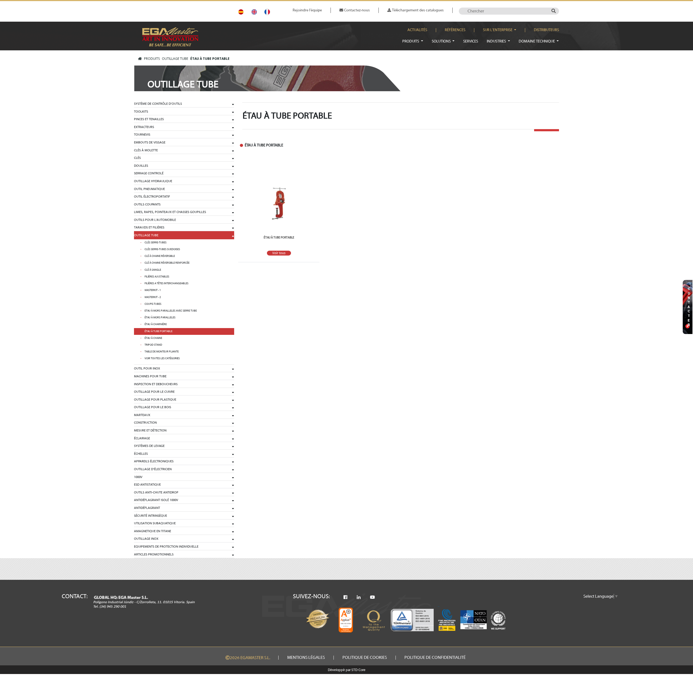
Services (470, 41)
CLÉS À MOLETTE (146, 150)
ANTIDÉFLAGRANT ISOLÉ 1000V (156, 500)
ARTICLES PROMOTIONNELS (154, 554)
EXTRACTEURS (144, 127)
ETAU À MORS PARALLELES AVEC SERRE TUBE (171, 310)
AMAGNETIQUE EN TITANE (152, 531)
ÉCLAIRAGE (142, 438)
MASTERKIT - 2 (153, 297)
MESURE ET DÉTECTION (150, 430)
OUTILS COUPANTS (147, 204)
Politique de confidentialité (435, 657)
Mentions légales (306, 657)
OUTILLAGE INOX (146, 539)
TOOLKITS (141, 111)
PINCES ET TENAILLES (149, 119)
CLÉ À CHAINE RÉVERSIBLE (160, 256)
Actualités (417, 30)
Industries (497, 41)
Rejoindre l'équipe (307, 10)
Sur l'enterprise (498, 30)
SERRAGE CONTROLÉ (149, 173)
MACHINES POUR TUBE (150, 376)
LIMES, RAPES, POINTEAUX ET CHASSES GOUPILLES (170, 212)
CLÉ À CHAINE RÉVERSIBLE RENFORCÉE (167, 262)
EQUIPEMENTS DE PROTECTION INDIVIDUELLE (166, 546)
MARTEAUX (142, 415)
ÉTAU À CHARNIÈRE (156, 324)
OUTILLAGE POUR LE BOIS (152, 407)
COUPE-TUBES (153, 304)
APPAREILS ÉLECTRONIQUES (154, 461)
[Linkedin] (359, 597)
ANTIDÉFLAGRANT (147, 508)
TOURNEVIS (142, 134)
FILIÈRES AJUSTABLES (157, 276)
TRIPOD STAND (153, 344)
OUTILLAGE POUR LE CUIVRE (154, 392)
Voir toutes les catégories (162, 358)
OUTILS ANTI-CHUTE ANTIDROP (156, 492)
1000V (138, 477)
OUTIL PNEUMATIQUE (149, 189)
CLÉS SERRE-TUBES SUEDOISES (162, 249)
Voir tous (279, 253)
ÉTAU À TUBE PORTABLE (210, 58)
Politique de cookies (364, 657)
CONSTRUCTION (145, 422)
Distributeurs (546, 30)
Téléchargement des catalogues (417, 10)
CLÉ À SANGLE (153, 270)
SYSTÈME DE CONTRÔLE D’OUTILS (158, 104)
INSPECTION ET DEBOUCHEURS (156, 384)
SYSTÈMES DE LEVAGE (149, 446)
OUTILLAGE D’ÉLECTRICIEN (153, 469)
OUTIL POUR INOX (147, 368)
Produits (411, 41)
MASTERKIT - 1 (153, 290)
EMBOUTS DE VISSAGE (149, 142)
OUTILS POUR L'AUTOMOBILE (155, 220)
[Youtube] (372, 597)
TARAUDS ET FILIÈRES (149, 227)
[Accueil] (140, 58)
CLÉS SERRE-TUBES (155, 242)
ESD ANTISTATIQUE (147, 484)
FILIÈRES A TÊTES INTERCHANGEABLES (166, 283)
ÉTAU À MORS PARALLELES (160, 317)
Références (455, 30)
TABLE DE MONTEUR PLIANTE (162, 351)
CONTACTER (689, 307)
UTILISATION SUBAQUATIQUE (155, 523)
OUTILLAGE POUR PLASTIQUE (155, 399)
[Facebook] (345, 597)
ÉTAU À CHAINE (153, 338)
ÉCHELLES (141, 454)
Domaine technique (537, 41)
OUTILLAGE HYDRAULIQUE (153, 181)
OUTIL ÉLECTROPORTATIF (152, 196)
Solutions (442, 41)
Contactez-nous (356, 10)
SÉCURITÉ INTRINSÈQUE (150, 516)
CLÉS (137, 158)
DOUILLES (141, 166)
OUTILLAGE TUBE (175, 58)
